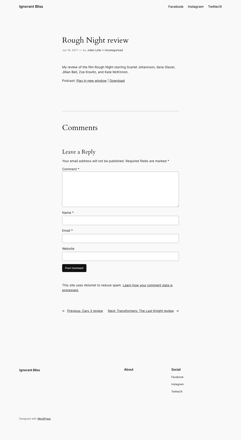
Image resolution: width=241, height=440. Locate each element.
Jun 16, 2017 (70, 50)
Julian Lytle (94, 50)
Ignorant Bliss (31, 6)
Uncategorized (114, 50)
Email (67, 230)
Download (117, 81)
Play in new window (91, 81)
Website (68, 249)
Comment (70, 169)
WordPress (44, 418)
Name (68, 213)
